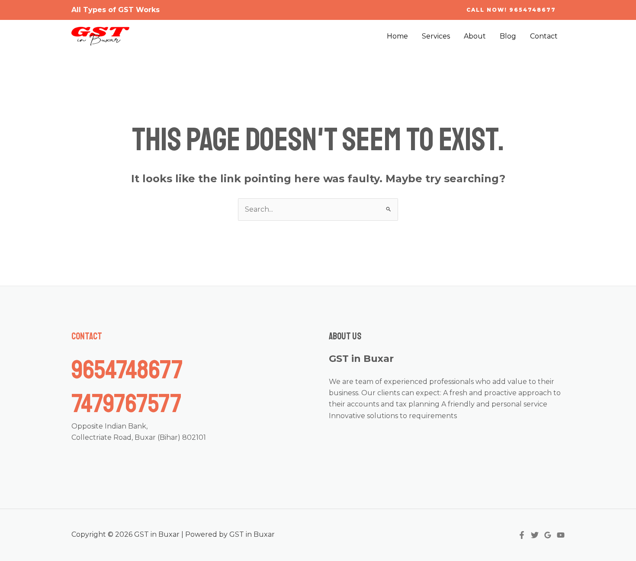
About (475, 36)
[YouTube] (561, 535)
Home (397, 36)
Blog (508, 36)
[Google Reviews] (548, 535)
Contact (544, 36)
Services (436, 36)
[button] (511, 10)
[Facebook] (522, 535)
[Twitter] (535, 535)
